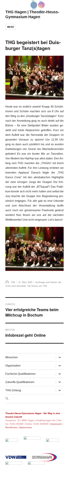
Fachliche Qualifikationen (20, 373)
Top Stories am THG (37, 286)
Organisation (13, 365)
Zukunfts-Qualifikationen (19, 382)
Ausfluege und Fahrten (46, 282)
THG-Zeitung (13, 390)
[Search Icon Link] (34, 398)
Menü (10, 26)
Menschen (11, 357)
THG (13, 282)
